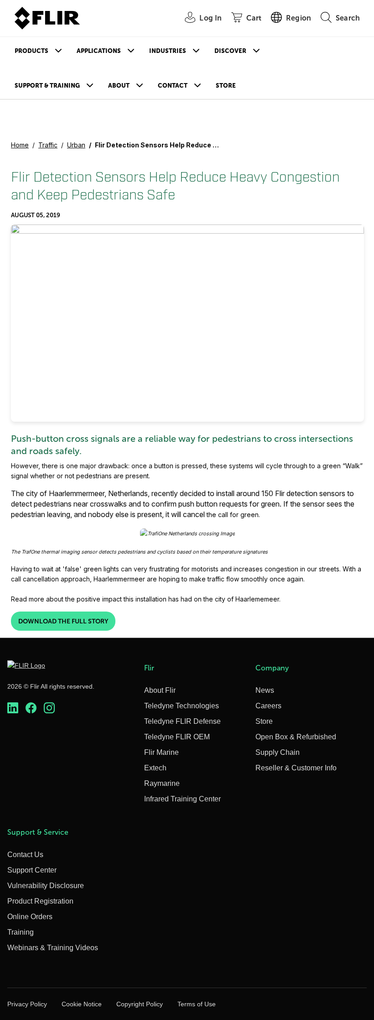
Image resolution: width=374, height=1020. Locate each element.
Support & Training (47, 85)
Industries (167, 50)
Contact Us (25, 854)
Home (20, 145)
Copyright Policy (139, 1004)
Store (226, 85)
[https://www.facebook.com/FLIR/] (31, 707)
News (264, 690)
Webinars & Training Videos (52, 948)
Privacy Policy (27, 1004)
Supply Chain (277, 752)
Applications (99, 50)
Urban (76, 145)
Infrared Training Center (182, 799)
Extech (155, 768)
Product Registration (40, 901)
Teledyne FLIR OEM (177, 737)
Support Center (32, 870)
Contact (172, 85)
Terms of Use (196, 1004)
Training (20, 932)
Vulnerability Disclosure (45, 885)
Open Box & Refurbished (295, 737)
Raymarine (162, 783)
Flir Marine (161, 752)
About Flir (160, 690)
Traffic (47, 145)
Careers (268, 706)
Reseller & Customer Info (296, 768)
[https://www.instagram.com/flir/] (49, 707)
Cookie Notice (82, 1004)
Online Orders (29, 917)
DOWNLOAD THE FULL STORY (63, 621)
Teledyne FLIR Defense (182, 721)
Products (31, 50)
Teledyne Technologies (181, 706)
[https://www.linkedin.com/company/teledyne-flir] (12, 707)
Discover (230, 50)
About (119, 85)
